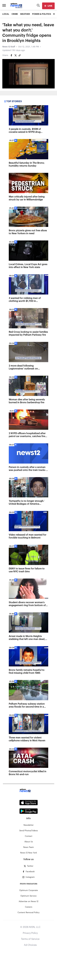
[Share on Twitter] (15, 55)
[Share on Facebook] (11, 55)
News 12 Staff (8, 47)
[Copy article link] (19, 55)
